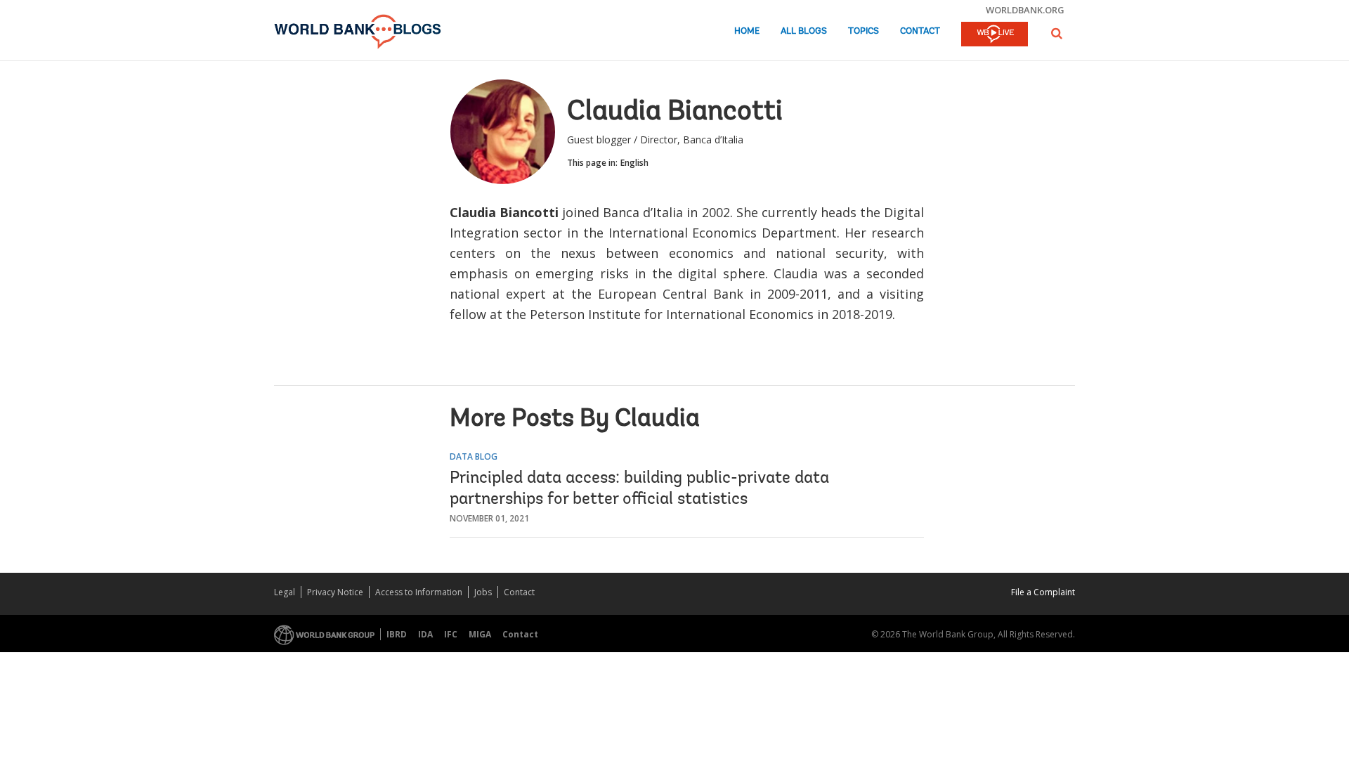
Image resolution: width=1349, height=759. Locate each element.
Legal (284, 592)
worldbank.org (1025, 10)
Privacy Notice (335, 592)
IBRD (396, 634)
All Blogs (804, 31)
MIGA (480, 634)
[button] (1056, 33)
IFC (450, 634)
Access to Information (418, 592)
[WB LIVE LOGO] (994, 35)
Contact (920, 31)
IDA (425, 634)
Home (747, 31)
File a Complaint (1043, 592)
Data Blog (473, 456)
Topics (863, 31)
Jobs (483, 592)
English (634, 163)
